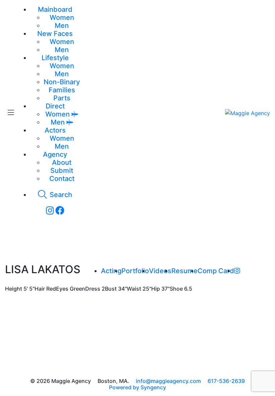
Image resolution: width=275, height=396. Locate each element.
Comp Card (216, 271)
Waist (134, 289)
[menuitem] (62, 17)
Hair (40, 289)
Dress (92, 289)
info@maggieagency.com (168, 381)
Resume (184, 271)
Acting (111, 271)
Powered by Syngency (137, 387)
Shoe (176, 289)
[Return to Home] (247, 112)
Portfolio (135, 271)
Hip (155, 289)
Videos (160, 271)
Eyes (62, 289)
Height (13, 289)
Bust (111, 289)
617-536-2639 (226, 381)
